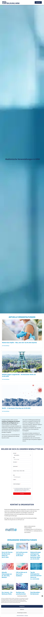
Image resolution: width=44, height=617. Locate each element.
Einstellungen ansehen (22, 612)
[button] (42, 596)
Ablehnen (22, 609)
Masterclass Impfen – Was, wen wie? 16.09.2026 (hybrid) (19, 342)
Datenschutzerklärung (20, 615)
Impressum (26, 615)
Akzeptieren (22, 606)
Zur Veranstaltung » (6, 345)
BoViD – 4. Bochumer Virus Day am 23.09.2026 (16, 408)
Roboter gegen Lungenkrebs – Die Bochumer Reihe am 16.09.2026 (19, 375)
